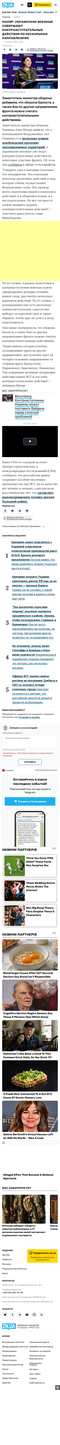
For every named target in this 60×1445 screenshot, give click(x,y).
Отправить (30, 762)
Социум (33, 1365)
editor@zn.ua (46, 1301)
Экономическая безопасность (37, 1357)
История (33, 1369)
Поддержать (44, 5)
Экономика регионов (12, 1364)
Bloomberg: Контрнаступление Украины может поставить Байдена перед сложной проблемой (29, 406)
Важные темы (9, 12)
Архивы (6, 1255)
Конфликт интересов (39, 1351)
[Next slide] (55, 12)
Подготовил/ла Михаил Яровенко (21, 526)
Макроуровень (9, 1351)
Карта (5, 1273)
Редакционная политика (14, 1269)
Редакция (7, 1259)
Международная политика (15, 1346)
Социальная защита (39, 1342)
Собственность (37, 1383)
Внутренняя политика (13, 1342)
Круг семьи (34, 1374)
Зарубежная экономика (41, 1346)
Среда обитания (10, 1378)
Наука (5, 1369)
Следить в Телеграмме (32, 801)
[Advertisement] (30, 251)
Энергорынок (8, 1355)
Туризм (33, 1378)
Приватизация (9, 1360)
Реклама (6, 1264)
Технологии (8, 1373)
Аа (30, 5)
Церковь (6, 1382)
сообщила (15, 164)
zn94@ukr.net (39, 1297)
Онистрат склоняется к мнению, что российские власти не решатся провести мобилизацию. (34, 689)
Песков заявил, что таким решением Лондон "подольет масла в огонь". (34, 555)
